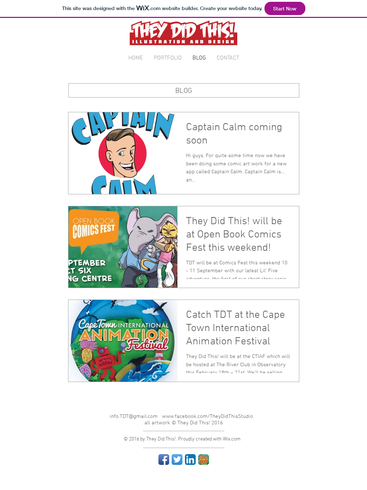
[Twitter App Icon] (177, 459)
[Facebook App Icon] (163, 459)
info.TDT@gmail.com (134, 416)
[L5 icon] (203, 459)
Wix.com (231, 439)
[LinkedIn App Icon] (190, 459)
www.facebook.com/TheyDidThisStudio (207, 416)
